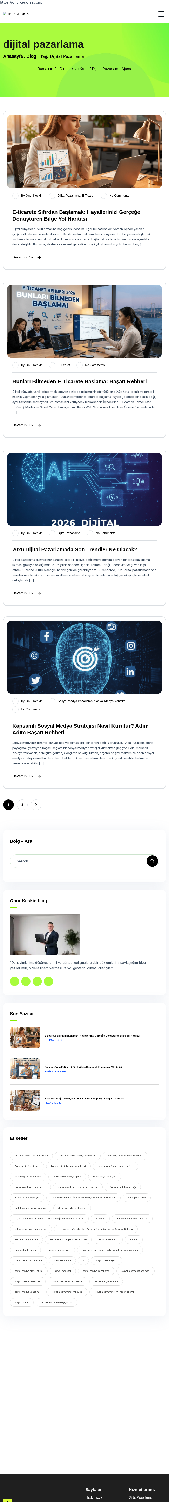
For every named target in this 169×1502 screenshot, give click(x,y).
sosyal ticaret (22, 1302)
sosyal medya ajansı (106, 1260)
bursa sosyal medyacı (104, 1176)
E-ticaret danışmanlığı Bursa (132, 1218)
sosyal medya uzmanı (106, 1281)
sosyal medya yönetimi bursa (66, 1291)
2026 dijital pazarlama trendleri (125, 1155)
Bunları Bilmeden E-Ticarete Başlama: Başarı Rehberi (79, 381)
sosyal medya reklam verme (67, 1281)
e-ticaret (88, 195)
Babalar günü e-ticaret (27, 1166)
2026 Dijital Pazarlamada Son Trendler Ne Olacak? (74, 549)
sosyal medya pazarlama (75, 701)
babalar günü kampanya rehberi (68, 1166)
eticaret (134, 1239)
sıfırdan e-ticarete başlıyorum (56, 1302)
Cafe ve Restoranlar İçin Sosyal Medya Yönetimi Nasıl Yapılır (83, 1197)
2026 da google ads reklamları (31, 1155)
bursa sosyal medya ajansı (67, 1176)
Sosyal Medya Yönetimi (110, 701)
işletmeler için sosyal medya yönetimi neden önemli (110, 1250)
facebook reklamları (25, 1250)
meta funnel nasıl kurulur (28, 1260)
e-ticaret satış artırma (26, 1239)
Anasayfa (13, 56)
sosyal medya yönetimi (27, 1291)
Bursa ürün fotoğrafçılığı (123, 1187)
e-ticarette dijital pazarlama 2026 (68, 1239)
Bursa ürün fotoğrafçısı (27, 1197)
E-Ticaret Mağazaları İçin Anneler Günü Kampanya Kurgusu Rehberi (84, 1098)
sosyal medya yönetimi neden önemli (114, 1291)
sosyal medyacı (63, 1270)
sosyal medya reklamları (28, 1281)
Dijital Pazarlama (69, 195)
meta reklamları (62, 1260)
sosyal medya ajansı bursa (29, 1270)
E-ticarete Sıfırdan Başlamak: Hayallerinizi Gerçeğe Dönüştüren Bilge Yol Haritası (92, 1035)
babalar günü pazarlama (28, 1176)
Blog (31, 56)
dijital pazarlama (137, 1197)
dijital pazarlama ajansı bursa (30, 1208)
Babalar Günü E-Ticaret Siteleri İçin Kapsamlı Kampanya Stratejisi (83, 1067)
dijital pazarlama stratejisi (72, 1208)
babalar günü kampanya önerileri (115, 1166)
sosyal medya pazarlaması (135, 1270)
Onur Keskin (34, 195)
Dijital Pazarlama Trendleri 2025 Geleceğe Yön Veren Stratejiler (49, 1218)
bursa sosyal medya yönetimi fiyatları (78, 1187)
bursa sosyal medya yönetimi (30, 1187)
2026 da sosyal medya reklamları (78, 1155)
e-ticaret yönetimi (108, 1239)
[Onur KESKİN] (16, 14)
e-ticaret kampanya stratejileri (31, 1229)
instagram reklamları (59, 1250)
